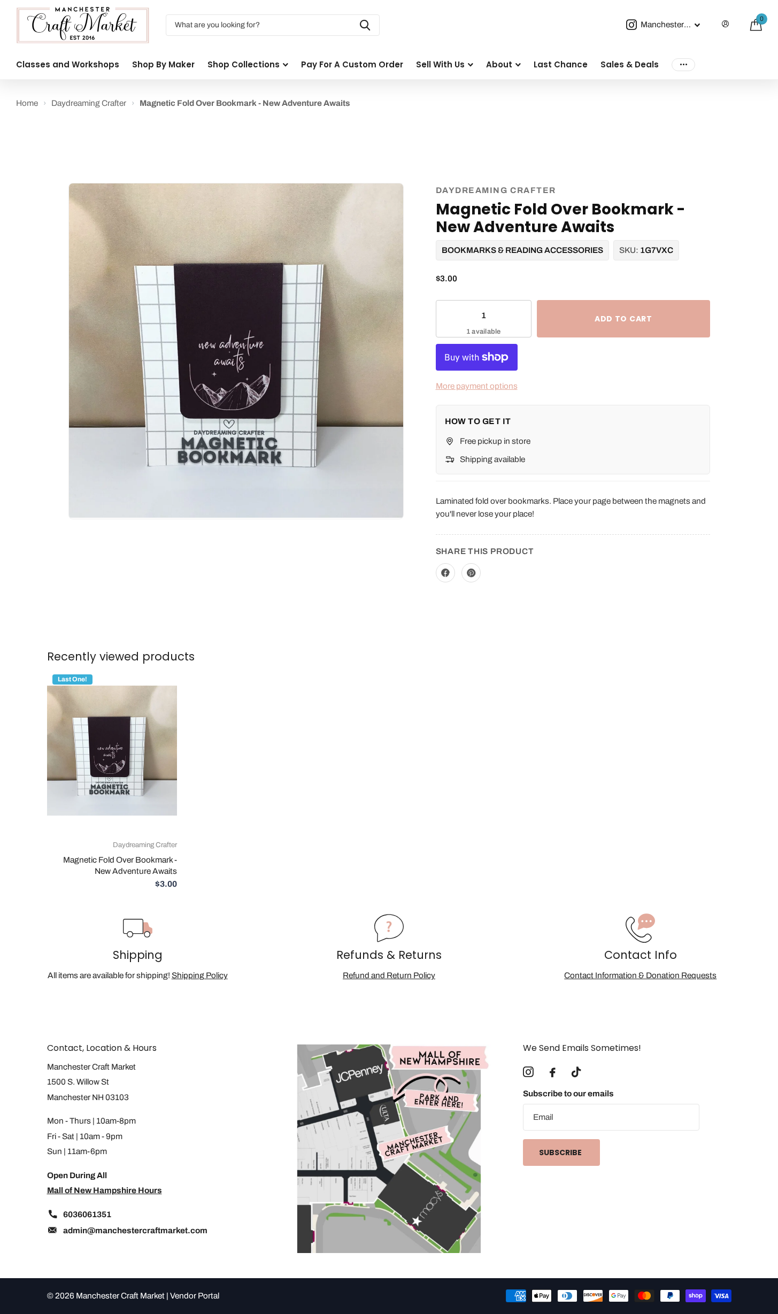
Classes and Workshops (67, 64)
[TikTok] (576, 1072)
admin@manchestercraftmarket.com (135, 1230)
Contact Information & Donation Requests (640, 975)
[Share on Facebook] (445, 572)
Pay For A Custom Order (352, 64)
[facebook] (553, 1073)
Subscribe (561, 1152)
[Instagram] (528, 1072)
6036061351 (87, 1214)
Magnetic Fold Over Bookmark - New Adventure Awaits (120, 865)
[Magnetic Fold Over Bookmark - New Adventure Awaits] (112, 750)
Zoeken (365, 25)
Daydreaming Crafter (496, 190)
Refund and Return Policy (389, 975)
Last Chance (561, 64)
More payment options (477, 385)
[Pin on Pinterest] (471, 572)
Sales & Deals (629, 64)
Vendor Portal (194, 1295)
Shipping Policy (200, 975)
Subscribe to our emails (568, 1093)
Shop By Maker (163, 64)
